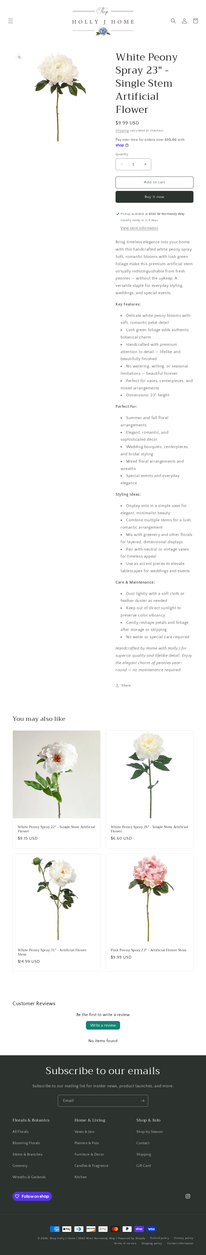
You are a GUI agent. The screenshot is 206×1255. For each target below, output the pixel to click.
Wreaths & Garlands (29, 1177)
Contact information (180, 1243)
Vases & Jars (84, 1132)
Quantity (122, 154)
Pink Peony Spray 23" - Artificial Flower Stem (148, 950)
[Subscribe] (142, 1101)
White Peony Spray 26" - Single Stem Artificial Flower (149, 829)
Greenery (20, 1166)
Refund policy (159, 1238)
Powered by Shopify (131, 1238)
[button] (10, 20)
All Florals (21, 1132)
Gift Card (143, 1166)
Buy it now (154, 197)
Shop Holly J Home (63, 1238)
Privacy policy (183, 1238)
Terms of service (125, 1243)
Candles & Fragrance (92, 1166)
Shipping (122, 130)
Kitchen (81, 1177)
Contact (142, 1143)
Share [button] (126, 686)
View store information (139, 228)
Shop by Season (149, 1132)
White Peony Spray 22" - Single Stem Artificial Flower (56, 829)
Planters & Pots (87, 1143)
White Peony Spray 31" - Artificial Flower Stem (52, 952)
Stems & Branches (27, 1154)
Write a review (103, 1025)
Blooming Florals (26, 1143)
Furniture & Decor (89, 1154)
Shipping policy (151, 1243)
